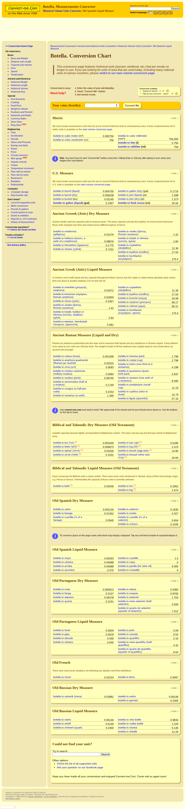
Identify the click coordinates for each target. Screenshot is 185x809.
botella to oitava (127, 589)
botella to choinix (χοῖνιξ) (67, 249)
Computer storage (20, 192)
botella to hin (125, 485)
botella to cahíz (62, 509)
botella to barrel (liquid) (66, 190)
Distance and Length (21, 61)
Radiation (15, 181)
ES (155, 12)
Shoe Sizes (16, 122)
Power (14, 148)
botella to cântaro (63, 642)
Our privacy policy (16, 245)
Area (13, 68)
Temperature (17, 74)
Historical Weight (19, 82)
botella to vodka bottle (130, 723)
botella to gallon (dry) (130, 190)
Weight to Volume (19, 109)
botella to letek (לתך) (65, 446)
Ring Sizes (16, 125)
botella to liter (126, 142)
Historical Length (19, 85)
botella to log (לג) (128, 446)
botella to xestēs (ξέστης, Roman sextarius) (132, 233)
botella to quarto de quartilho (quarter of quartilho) (134, 650)
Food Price (16, 105)
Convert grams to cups (22, 212)
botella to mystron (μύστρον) (134, 302)
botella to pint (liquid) (130, 194)
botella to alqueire (63, 597)
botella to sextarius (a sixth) (69, 395)
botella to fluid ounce (131, 202)
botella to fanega (62, 513)
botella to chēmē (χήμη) (131, 306)
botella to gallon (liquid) (68, 202)
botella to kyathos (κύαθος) (133, 251)
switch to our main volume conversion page (127, 73)
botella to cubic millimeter (132, 135)
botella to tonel (61, 630)
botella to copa (126, 562)
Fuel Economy (18, 99)
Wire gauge (16, 158)
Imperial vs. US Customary (24, 219)
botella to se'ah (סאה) (65, 454)
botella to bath (61, 485)
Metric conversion (19, 206)
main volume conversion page (97, 129)
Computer (13, 189)
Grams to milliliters (20, 215)
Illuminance (16, 178)
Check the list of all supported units (77, 763)
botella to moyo (62, 558)
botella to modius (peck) (67, 377)
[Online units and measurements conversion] (23, 9)
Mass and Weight (19, 58)
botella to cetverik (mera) (67, 696)
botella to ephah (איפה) (66, 450)
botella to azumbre (64, 569)
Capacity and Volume (21, 65)
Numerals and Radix (21, 115)
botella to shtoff (62, 723)
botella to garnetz (128, 700)
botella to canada (128, 634)
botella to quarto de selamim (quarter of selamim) (134, 609)
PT (160, 12)
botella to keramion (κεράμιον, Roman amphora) (70, 295)
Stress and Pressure (21, 142)
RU (165, 12)
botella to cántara (63, 562)
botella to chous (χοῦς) (66, 300)
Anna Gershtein (50, 796)
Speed (14, 71)
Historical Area (18, 92)
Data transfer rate (19, 195)
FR (170, 12)
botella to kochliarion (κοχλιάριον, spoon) (130, 311)
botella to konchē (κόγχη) (132, 298)
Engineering (14, 129)
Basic (11, 55)
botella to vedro (127, 696)
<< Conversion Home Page (19, 46)
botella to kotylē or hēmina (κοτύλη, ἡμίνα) (133, 240)
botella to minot (62, 677)
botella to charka (127, 727)
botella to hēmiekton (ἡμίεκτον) (71, 245)
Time (13, 132)
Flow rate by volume (21, 171)
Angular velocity (19, 162)
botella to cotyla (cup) (130, 360)
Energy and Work (19, 145)
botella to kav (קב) (128, 442)
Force (13, 152)
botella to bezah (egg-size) (133, 450)
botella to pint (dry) (129, 198)
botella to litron (126, 677)
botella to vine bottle (129, 719)
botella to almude (63, 638)
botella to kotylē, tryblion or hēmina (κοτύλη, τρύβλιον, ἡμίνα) (68, 314)
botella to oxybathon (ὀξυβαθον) (129, 246)
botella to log (125, 489)
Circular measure (19, 155)
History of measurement (22, 222)
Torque (14, 165)
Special (11, 96)
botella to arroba (62, 566)
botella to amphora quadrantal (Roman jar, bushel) (70, 361)
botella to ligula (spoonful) (133, 398)
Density (14, 139)
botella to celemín (128, 509)
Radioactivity (17, 184)
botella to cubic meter (65, 135)
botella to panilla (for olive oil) (135, 566)
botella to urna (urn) (64, 366)
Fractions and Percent (21, 112)
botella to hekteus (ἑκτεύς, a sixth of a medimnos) (69, 240)
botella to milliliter (129, 146)
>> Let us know (15, 237)
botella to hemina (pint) (131, 356)
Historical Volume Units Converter (62, 11)
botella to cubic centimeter (68, 139)
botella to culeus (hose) (66, 356)
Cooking (15, 102)
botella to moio (61, 589)
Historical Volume (19, 88)
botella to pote (126, 630)
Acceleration (17, 136)
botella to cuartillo (128, 558)
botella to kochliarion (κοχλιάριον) (130, 257)
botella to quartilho (128, 638)
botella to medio (127, 513)
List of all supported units (23, 202)
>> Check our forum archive (21, 229)
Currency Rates (18, 118)
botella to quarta (62, 601)
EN (150, 12)
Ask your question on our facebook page (80, 767)
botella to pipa (61, 634)
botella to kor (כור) (63, 442)
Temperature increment (22, 168)
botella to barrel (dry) (65, 194)
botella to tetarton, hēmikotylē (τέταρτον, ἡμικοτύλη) (70, 323)
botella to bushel (62, 198)
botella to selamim (128, 597)
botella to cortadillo (129, 569)
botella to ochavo (128, 524)
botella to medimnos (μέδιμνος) (64, 233)
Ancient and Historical (19, 79)
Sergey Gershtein (35, 796)
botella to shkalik (127, 731)
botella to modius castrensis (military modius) (69, 372)
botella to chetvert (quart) (67, 727)
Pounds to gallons (20, 209)
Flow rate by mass (20, 175)
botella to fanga (62, 593)
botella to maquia (128, 593)
